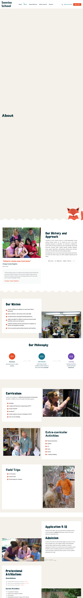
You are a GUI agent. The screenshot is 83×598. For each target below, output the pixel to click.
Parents (51, 4)
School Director (33, 4)
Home (20, 4)
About (25, 4)
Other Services (43, 4)
